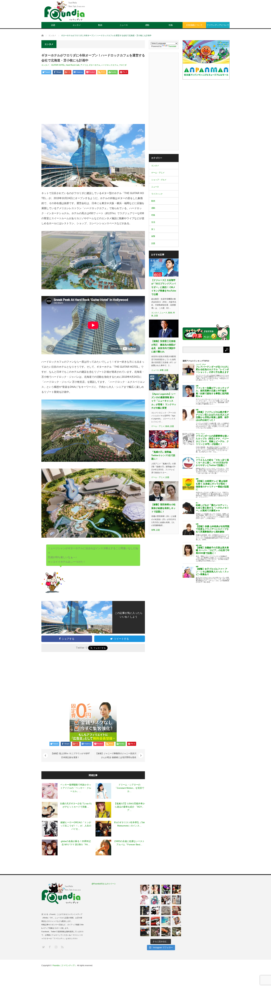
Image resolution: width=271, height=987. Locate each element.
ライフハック (157, 194)
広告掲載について (194, 25)
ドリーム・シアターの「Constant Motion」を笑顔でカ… (129, 787)
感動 (147, 25)
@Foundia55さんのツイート (104, 884)
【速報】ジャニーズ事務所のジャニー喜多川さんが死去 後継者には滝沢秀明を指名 (116, 755)
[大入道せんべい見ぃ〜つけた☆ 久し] (176, 910)
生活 (153, 222)
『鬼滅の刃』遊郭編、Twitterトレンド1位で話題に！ (163, 455)
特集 (171, 25)
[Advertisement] (172, 13)
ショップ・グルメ (158, 180)
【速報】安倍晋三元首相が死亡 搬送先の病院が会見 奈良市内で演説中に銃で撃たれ (163, 346)
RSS (62, 947)
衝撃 (153, 236)
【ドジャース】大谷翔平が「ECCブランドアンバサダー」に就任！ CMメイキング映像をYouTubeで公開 (163, 287)
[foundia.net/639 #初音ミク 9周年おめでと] (155, 900)
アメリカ (84, 65)
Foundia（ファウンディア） (65, 965)
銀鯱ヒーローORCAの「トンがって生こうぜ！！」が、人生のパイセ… (75, 825)
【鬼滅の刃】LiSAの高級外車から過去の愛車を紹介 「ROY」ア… (129, 806)
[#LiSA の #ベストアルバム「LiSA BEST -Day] (155, 889)
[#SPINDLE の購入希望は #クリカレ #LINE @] (165, 889)
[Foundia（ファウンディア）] (64, 11)
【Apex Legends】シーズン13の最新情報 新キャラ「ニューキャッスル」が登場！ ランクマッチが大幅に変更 (163, 401)
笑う (153, 229)
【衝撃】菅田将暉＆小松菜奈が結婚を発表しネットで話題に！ (163, 508)
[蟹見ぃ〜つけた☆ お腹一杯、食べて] (165, 931)
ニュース (124, 25)
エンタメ (77, 25)
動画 (100, 25)
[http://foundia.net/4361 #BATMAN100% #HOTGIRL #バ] (176, 889)
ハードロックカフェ (109, 65)
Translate (172, 46)
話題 (53, 25)
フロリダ (123, 65)
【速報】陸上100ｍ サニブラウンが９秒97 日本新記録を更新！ (70, 755)
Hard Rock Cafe (73, 65)
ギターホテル (94, 65)
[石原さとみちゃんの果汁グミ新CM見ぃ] (176, 921)
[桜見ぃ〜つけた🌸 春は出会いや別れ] (165, 910)
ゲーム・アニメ (158, 173)
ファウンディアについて (218, 25)
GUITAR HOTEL (58, 65)
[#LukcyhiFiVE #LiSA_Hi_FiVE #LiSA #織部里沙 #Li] (176, 900)
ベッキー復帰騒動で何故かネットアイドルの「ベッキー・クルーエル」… (75, 787)
